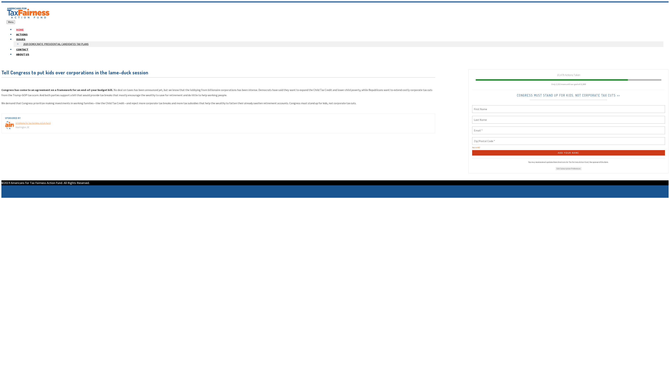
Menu (11, 22)
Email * (477, 128)
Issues (20, 39)
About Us (22, 54)
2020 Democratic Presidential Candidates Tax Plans (56, 44)
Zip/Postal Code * (483, 139)
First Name (479, 107)
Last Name (479, 117)
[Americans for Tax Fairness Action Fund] (28, 18)
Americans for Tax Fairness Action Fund (33, 122)
